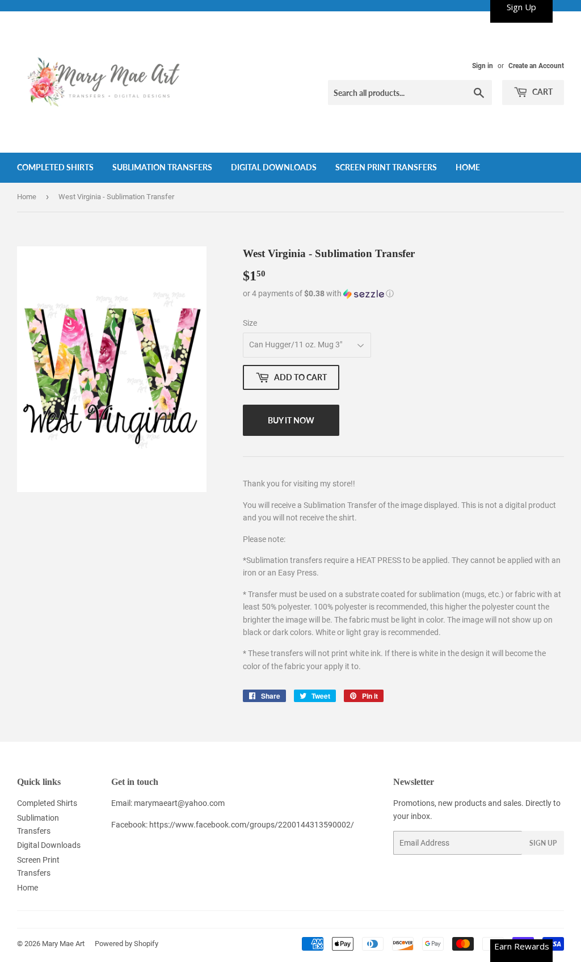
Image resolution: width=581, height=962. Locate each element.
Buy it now (291, 420)
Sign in (482, 66)
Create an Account (536, 66)
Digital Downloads (274, 167)
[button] (403, 293)
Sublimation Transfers (162, 167)
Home (468, 167)
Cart (542, 91)
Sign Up (543, 843)
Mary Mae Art (63, 943)
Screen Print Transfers (386, 167)
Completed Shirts (55, 167)
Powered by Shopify (126, 943)
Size (250, 322)
